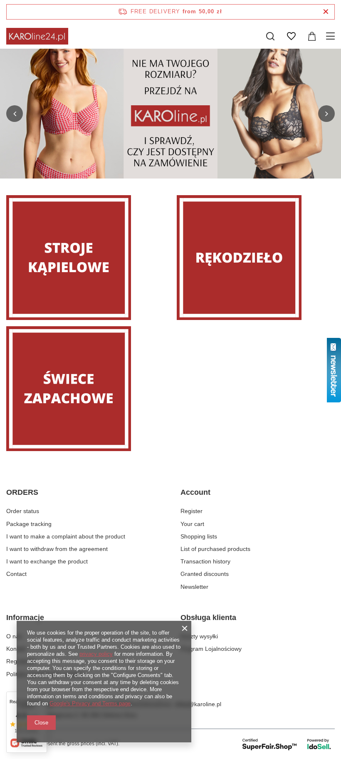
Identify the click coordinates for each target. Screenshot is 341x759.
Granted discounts (204, 573)
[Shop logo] (37, 36)
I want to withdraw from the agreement (57, 549)
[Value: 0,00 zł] (311, 36)
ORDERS (22, 492)
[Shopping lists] (291, 36)
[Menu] (331, 36)
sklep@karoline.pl (198, 704)
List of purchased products (215, 549)
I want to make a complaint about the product (65, 536)
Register (191, 511)
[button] (14, 113)
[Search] (270, 36)
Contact (16, 573)
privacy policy (96, 654)
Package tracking (29, 524)
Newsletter (194, 586)
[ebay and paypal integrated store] (287, 744)
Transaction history (205, 561)
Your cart (192, 524)
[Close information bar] (326, 12)
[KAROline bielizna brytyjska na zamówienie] (170, 114)
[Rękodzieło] (256, 257)
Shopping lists (198, 536)
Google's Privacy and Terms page (90, 703)
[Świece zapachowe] (85, 388)
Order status (22, 511)
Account (195, 492)
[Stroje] (85, 257)
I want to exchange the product (47, 561)
